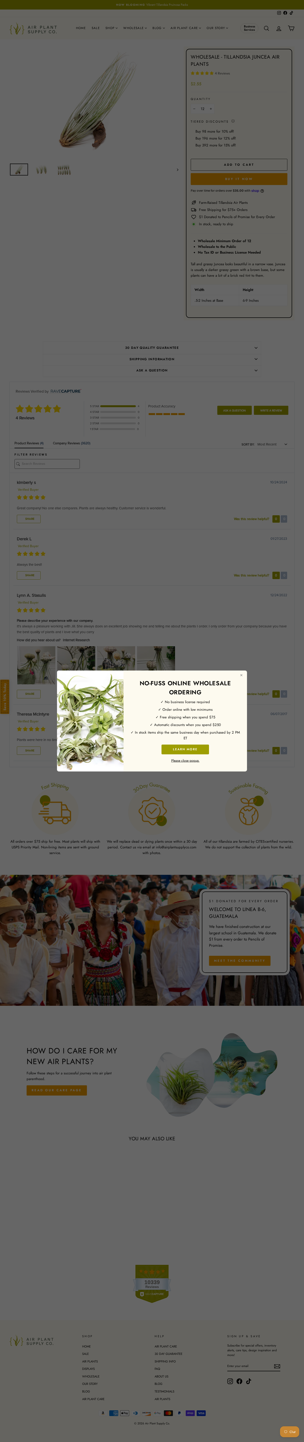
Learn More (185, 749)
